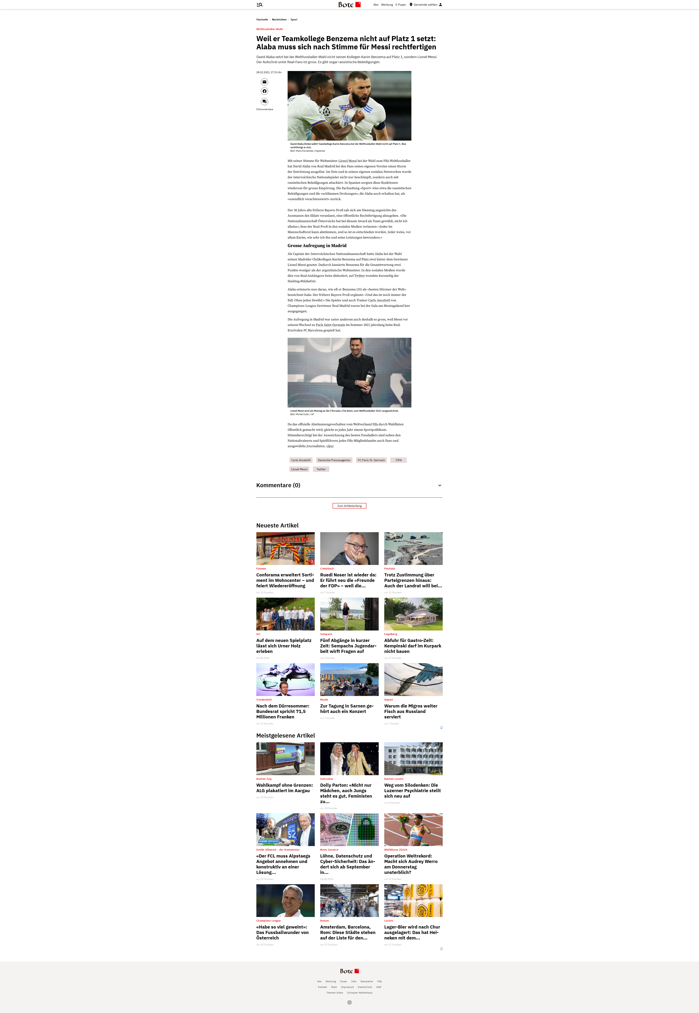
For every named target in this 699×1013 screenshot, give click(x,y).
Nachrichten (279, 19)
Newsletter (367, 981)
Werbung (387, 4)
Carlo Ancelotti (379, 300)
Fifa (375, 424)
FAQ (379, 981)
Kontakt (322, 987)
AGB (378, 987)
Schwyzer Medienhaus (359, 992)
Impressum (347, 987)
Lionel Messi (347, 161)
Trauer (343, 981)
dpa (329, 446)
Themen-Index (335, 992)
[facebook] (274, 92)
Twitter (359, 276)
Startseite (262, 19)
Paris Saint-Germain (330, 325)
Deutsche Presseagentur (334, 460)
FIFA (399, 460)
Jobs (354, 981)
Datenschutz (365, 987)
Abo (375, 4)
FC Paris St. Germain (371, 460)
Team (334, 987)
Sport (294, 19)
